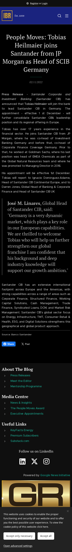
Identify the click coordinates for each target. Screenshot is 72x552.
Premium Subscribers (24, 435)
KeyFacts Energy (21, 430)
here (45, 526)
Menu (66, 15)
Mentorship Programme (26, 386)
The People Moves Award (27, 408)
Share (10, 344)
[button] (59, 15)
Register (34, 3)
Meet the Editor (20, 381)
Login (45, 3)
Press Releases (20, 375)
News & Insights (21, 402)
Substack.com (19, 441)
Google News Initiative (55, 475)
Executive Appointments (26, 413)
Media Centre (15, 396)
